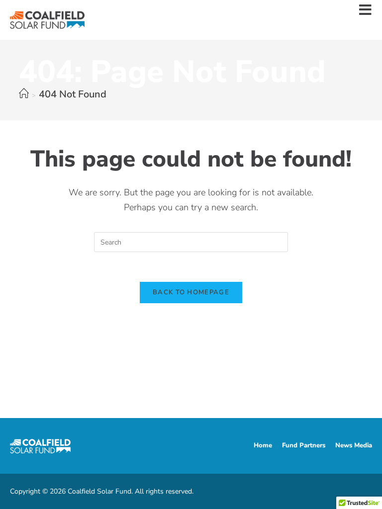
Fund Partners (303, 445)
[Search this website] (191, 241)
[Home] (24, 94)
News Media (353, 445)
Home (263, 445)
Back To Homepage (191, 292)
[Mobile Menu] (365, 11)
